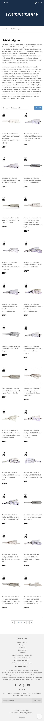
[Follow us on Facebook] (15, 685)
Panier (39, 3)
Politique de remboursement (22, 663)
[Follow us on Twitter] (20, 685)
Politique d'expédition (22, 660)
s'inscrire (37, 700)
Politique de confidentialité (22, 655)
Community (22, 650)
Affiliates (22, 647)
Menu (6, 3)
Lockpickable (24, 710)
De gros (22, 645)
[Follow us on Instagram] (28, 685)
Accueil (4, 29)
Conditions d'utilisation (22, 658)
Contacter (22, 652)
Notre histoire (22, 642)
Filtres (38, 108)
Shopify (30, 713)
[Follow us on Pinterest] (24, 685)
